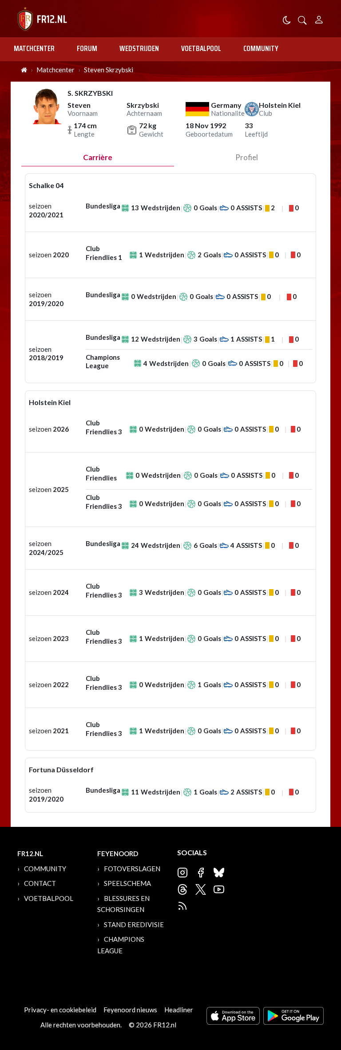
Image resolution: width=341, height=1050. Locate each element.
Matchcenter (34, 48)
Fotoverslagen (132, 869)
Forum (87, 48)
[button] (302, 19)
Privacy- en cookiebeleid (60, 1010)
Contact (40, 883)
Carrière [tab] (97, 157)
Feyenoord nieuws (130, 1010)
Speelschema (127, 883)
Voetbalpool (201, 48)
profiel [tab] (246, 157)
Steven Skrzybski (108, 70)
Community (260, 48)
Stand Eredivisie (134, 924)
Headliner (178, 1010)
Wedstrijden (139, 48)
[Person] (319, 18)
